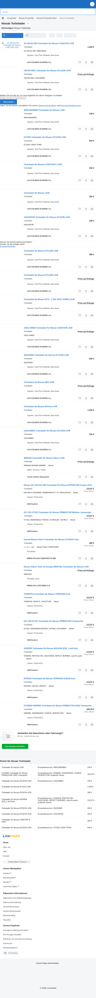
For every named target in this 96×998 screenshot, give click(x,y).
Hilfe (5, 851)
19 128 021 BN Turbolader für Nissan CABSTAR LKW (49, 43)
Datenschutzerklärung (12, 902)
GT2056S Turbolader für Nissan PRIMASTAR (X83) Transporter (15, 774)
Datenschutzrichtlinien (47, 105)
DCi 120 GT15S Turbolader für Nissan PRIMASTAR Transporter (53, 621)
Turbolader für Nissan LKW (37, 193)
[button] (92, 4)
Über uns (6, 847)
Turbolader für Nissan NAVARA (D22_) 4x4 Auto (14, 800)
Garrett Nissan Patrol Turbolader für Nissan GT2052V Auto (51, 539)
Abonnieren (9, 102)
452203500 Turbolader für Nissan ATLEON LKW (46, 355)
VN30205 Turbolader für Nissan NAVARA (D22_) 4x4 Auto (51, 648)
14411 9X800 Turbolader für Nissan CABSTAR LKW (48, 328)
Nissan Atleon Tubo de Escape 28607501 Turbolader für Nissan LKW (56, 567)
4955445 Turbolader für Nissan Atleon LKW (44, 458)
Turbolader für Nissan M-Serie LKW (40, 406)
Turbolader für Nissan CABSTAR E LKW (43, 164)
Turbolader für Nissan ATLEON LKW (41, 251)
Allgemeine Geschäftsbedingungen (17, 898)
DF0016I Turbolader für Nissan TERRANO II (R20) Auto (49, 678)
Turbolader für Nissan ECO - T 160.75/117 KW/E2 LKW (49, 299)
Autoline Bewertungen (12, 911)
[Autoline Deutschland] (16, 4)
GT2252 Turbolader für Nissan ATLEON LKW (45, 137)
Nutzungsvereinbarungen (70, 105)
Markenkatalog (9, 915)
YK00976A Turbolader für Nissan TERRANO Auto (47, 594)
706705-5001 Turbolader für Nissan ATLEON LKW (47, 71)
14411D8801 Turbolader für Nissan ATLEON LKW (47, 431)
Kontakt (6, 856)
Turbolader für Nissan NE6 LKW (39, 382)
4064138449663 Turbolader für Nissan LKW (44, 110)
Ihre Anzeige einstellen (15, 746)
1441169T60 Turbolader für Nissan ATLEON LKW (47, 217)
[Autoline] (2, 18)
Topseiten (7, 920)
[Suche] (92, 11)
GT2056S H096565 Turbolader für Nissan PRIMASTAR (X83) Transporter (58, 706)
